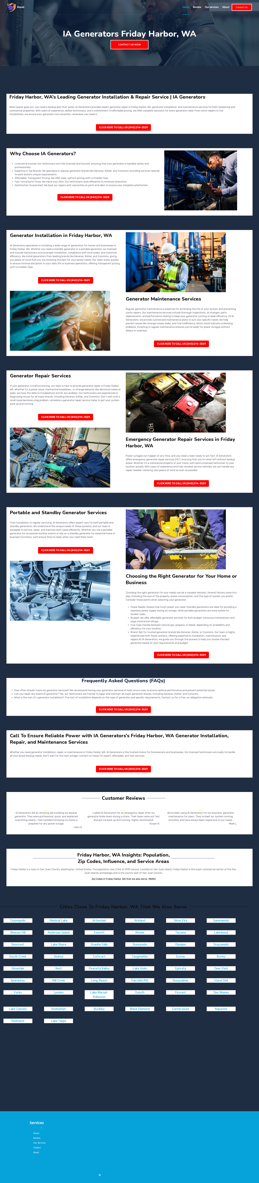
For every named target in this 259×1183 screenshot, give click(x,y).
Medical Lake (58, 920)
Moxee (139, 932)
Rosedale (18, 968)
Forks (18, 992)
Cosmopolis (17, 920)
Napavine (221, 1009)
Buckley (99, 1009)
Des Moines (221, 992)
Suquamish (221, 944)
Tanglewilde (140, 956)
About (225, 7)
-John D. (78, 827)
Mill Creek (58, 980)
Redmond (17, 1021)
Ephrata (180, 968)
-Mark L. (232, 823)
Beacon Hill (17, 932)
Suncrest (18, 944)
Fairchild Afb (139, 980)
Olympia (180, 944)
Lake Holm (140, 968)
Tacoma (180, 932)
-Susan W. (154, 823)
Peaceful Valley (99, 968)
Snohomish (58, 1009)
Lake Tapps (58, 1021)
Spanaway (18, 980)
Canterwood (180, 1009)
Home (186, 7)
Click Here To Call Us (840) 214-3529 (123, 127)
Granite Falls (99, 944)
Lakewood (221, 932)
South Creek (17, 956)
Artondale (99, 920)
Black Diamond (140, 1009)
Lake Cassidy (18, 1009)
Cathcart (99, 956)
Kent (58, 968)
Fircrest (180, 992)
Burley (221, 956)
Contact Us (242, 7)
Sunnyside (140, 944)
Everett (99, 932)
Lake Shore (58, 944)
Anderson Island (59, 932)
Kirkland (139, 920)
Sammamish (221, 920)
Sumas (180, 956)
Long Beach (99, 980)
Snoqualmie (180, 980)
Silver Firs (180, 920)
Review (197, 7)
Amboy (58, 956)
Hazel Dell (221, 980)
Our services (212, 7)
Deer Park (221, 968)
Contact (37, 1148)
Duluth (139, 992)
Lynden (59, 992)
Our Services (39, 1143)
